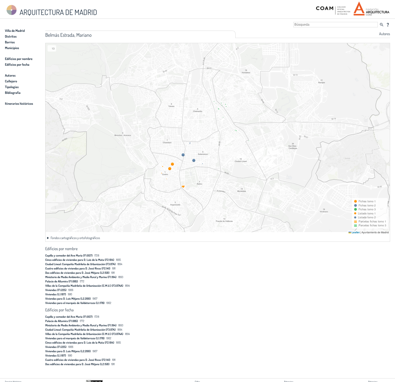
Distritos (11, 36)
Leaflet (355, 232)
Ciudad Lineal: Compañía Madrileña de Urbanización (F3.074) (80, 264)
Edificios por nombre (19, 59)
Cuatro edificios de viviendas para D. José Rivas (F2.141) (77, 268)
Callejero (11, 81)
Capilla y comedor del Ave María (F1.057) (69, 255)
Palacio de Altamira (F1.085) (61, 281)
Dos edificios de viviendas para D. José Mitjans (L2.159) (77, 272)
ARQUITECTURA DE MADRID (57, 12)
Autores (10, 75)
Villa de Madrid (15, 31)
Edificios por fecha (17, 64)
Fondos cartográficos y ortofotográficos (75, 238)
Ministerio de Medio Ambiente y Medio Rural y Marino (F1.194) (80, 277)
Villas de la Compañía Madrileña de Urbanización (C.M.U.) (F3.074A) (84, 285)
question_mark (388, 24)
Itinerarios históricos (19, 103)
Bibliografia (13, 93)
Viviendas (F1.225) (55, 290)
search (381, 24)
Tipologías (12, 87)
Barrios (10, 42)
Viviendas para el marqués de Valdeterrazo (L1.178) (75, 303)
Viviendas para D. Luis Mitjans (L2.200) (68, 298)
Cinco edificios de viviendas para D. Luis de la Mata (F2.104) (79, 259)
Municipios (12, 48)
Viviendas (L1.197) (55, 294)
